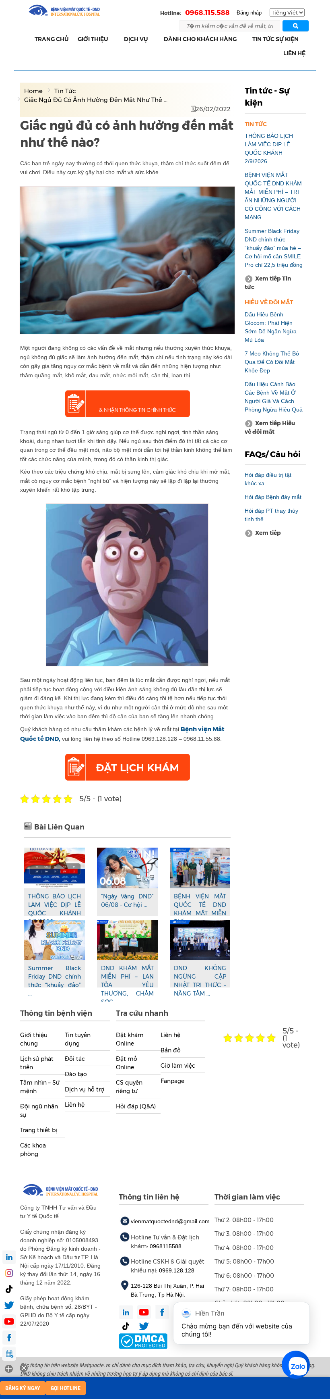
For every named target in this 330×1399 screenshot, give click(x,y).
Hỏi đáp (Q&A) (136, 1106)
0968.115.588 (207, 12)
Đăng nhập (249, 13)
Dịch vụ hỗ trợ (84, 1089)
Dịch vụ (136, 39)
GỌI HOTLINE (65, 1388)
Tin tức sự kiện (275, 39)
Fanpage (172, 1081)
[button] (113, 39)
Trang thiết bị (38, 1130)
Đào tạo (76, 1074)
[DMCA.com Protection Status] (143, 1341)
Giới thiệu (93, 39)
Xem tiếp (268, 532)
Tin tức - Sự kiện (267, 97)
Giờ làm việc (178, 1065)
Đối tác (75, 1058)
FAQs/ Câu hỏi (273, 454)
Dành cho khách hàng (200, 39)
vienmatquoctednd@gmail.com (170, 1221)
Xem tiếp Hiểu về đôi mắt (270, 427)
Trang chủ (52, 39)
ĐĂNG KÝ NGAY (22, 1388)
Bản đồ (171, 1050)
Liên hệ (294, 53)
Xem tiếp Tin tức (268, 283)
